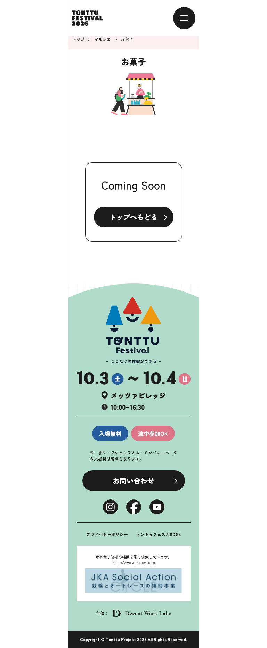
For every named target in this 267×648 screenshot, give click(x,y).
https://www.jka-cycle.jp (133, 562)
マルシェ (102, 39)
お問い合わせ (133, 480)
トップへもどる (133, 217)
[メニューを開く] (184, 18)
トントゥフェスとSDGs (158, 534)
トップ (78, 39)
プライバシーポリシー (107, 534)
